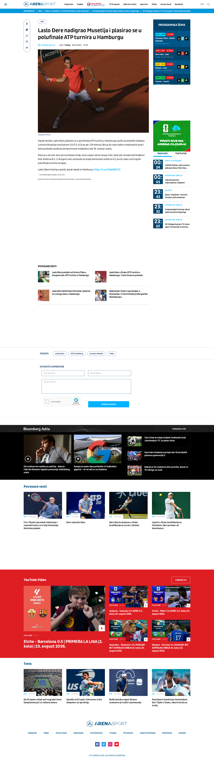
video (46, 733)
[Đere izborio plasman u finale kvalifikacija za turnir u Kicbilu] (128, 505)
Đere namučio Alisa (75, 522)
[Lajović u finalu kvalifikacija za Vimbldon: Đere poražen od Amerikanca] (171, 505)
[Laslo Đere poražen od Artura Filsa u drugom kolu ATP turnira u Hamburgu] (43, 276)
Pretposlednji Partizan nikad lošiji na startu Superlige (106, 11)
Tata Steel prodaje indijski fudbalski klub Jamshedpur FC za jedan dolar (165, 439)
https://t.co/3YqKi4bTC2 (107, 169)
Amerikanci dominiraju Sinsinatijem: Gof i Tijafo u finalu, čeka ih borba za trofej (170, 702)
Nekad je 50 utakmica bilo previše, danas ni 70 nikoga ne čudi (166, 468)
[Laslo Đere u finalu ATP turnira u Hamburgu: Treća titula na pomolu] (101, 276)
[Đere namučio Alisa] (85, 505)
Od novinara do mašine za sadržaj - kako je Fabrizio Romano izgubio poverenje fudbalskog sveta (47, 469)
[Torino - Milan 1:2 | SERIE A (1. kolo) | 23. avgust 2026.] (171, 596)
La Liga (168, 190)
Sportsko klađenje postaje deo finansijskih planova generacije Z (165, 454)
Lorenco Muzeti (96, 353)
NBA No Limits (129, 4)
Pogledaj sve (179, 429)
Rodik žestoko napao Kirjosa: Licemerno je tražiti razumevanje (125, 701)
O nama (112, 733)
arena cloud (61, 733)
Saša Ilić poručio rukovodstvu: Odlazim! (175, 181)
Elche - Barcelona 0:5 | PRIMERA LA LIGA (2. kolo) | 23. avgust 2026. (63, 644)
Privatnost (128, 733)
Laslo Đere (59, 353)
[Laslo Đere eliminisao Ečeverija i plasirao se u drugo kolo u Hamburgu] (43, 295)
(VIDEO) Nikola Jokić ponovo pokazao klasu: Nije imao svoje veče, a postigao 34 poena (177, 166)
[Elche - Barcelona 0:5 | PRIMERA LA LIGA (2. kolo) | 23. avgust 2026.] (64, 608)
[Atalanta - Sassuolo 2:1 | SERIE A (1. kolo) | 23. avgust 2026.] (128, 596)
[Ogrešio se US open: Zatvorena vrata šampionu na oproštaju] (85, 682)
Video (154, 4)
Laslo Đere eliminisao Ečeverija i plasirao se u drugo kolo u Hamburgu (71, 292)
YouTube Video (35, 580)
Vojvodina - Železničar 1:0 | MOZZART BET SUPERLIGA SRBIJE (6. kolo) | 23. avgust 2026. (127, 648)
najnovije (32, 733)
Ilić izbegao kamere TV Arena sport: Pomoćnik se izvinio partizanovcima (164, 11)
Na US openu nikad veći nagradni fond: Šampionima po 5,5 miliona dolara (43, 701)
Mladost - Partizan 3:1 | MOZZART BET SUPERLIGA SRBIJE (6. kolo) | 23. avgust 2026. (170, 648)
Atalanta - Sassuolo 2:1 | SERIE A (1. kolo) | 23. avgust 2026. (126, 612)
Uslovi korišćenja (147, 733)
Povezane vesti (47, 266)
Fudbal (80, 4)
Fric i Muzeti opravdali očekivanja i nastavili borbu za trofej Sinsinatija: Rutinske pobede (41, 525)
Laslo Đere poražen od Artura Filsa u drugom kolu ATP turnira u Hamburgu (70, 274)
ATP (42, 21)
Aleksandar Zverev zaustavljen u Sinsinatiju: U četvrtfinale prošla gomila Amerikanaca (128, 294)
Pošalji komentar (108, 404)
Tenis (111, 353)
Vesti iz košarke (173, 161)
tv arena (94, 755)
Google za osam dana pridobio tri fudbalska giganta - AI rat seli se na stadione (95, 468)
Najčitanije (181, 153)
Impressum (78, 733)
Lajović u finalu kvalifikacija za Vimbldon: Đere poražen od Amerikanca (167, 525)
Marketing (167, 733)
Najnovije (69, 4)
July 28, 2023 (61, 175)
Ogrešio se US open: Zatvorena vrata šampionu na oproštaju (84, 701)
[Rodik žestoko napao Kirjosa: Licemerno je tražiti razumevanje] (128, 682)
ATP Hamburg (77, 353)
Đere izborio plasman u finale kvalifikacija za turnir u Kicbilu (124, 524)
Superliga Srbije (173, 175)
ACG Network (96, 733)
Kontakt (182, 733)
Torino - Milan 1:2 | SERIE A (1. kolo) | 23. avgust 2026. (171, 612)
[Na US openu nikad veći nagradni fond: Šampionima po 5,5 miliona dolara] (43, 682)
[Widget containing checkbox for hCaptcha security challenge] (62, 401)
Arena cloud (165, 4)
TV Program (114, 4)
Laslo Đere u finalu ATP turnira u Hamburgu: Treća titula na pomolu (126, 274)
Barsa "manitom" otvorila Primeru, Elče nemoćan (58, 11)
